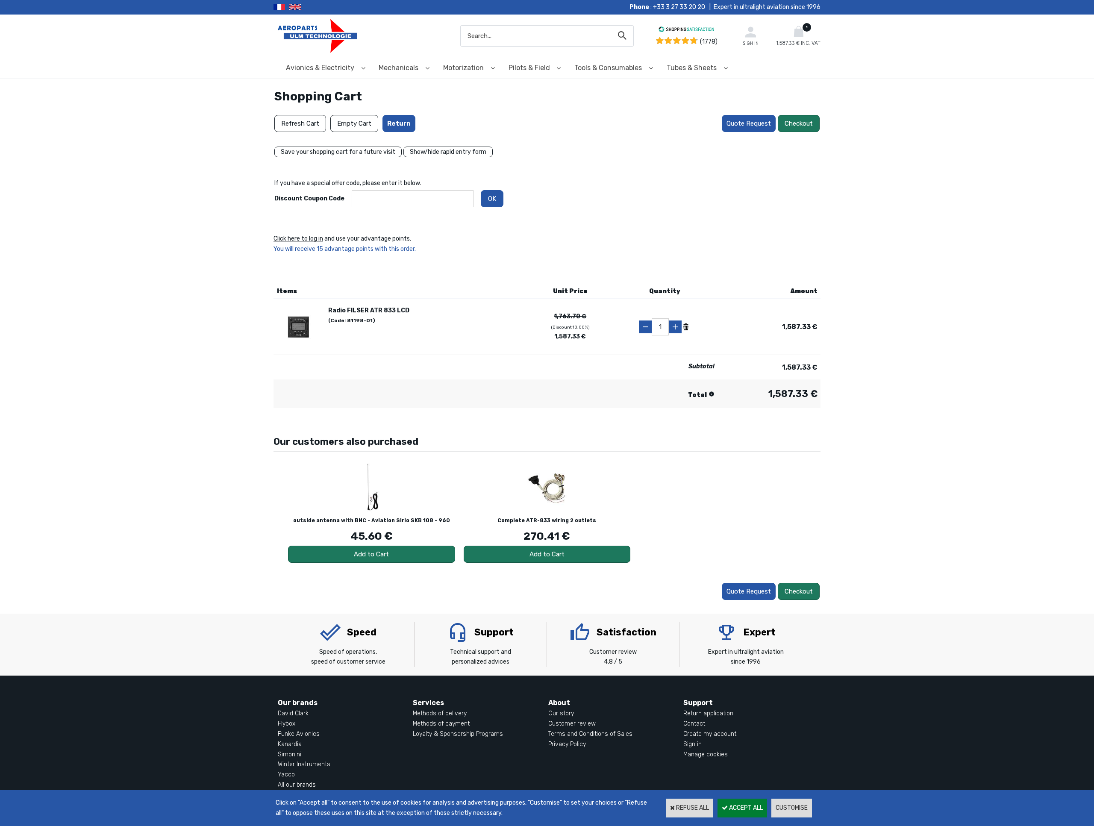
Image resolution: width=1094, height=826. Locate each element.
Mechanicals (398, 68)
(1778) (709, 41)
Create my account (709, 734)
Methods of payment (441, 723)
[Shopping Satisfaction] (686, 30)
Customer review (572, 723)
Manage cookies (705, 754)
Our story (561, 713)
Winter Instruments (304, 764)
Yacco (286, 774)
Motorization (463, 68)
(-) (645, 326)
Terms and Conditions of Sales (590, 734)
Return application (708, 713)
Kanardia (290, 744)
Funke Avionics (299, 734)
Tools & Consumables (608, 68)
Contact (694, 723)
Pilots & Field (529, 68)
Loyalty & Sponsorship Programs (458, 734)
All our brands (297, 784)
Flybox (286, 723)
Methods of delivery (440, 713)
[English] (305, 7)
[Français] (281, 7)
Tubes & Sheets (692, 68)
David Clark (293, 713)
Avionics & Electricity (320, 68)
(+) (675, 326)
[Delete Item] (686, 326)
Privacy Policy (567, 744)
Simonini (289, 754)
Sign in (692, 744)
